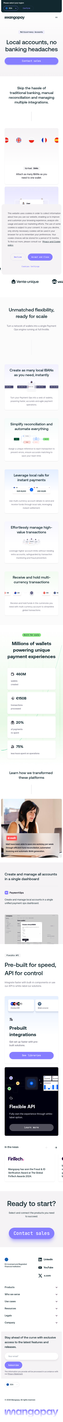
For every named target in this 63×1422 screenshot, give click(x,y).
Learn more (31, 1127)
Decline (18, 257)
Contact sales (31, 60)
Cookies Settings (31, 266)
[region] (32, 239)
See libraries (31, 1055)
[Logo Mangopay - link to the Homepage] (15, 17)
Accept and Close (40, 257)
